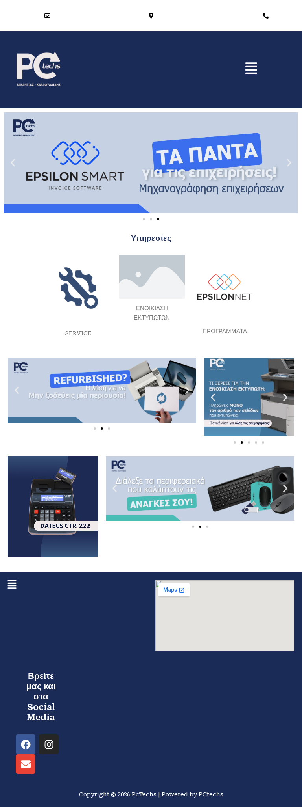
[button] (251, 69)
